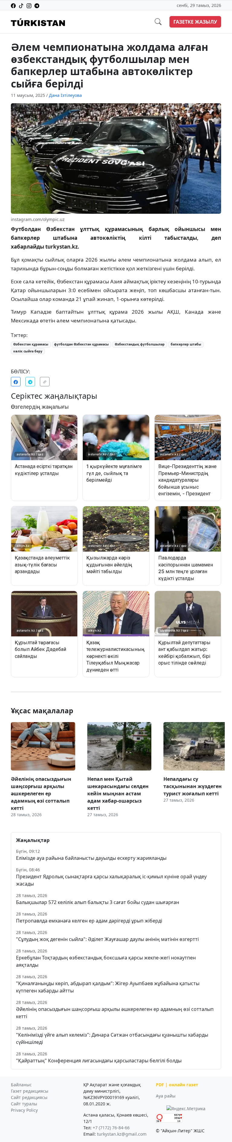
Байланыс (21, 1085)
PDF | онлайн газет (177, 1085)
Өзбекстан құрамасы (30, 344)
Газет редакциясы (29, 1091)
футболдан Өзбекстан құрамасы (81, 344)
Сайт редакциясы (29, 1097)
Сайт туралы (24, 1104)
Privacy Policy (24, 1110)
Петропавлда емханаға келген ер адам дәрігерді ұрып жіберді (89, 920)
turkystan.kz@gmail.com (122, 1134)
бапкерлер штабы (186, 344)
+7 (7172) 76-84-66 (111, 1127)
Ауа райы (166, 1096)
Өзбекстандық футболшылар (140, 344)
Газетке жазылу (195, 21)
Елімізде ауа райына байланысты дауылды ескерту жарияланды (91, 858)
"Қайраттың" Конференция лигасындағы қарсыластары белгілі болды (99, 1060)
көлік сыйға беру (27, 351)
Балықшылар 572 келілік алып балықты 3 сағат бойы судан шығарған (97, 902)
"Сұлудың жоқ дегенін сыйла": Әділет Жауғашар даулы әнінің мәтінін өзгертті (107, 939)
